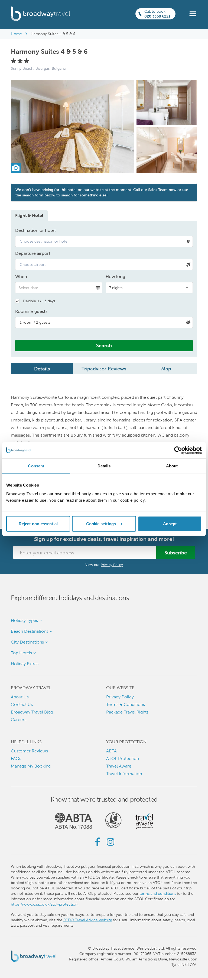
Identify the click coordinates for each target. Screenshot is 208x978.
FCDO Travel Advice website (87, 920)
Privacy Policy (112, 565)
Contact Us (22, 704)
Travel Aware (118, 766)
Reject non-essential (38, 523)
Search (104, 345)
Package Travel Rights (127, 712)
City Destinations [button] (27, 642)
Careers (18, 719)
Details (42, 368)
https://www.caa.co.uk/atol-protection (44, 904)
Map (166, 368)
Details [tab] (104, 466)
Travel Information (124, 773)
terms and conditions (157, 893)
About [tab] (172, 466)
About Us (20, 697)
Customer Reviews (29, 751)
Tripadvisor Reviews (104, 368)
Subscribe (175, 552)
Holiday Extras (24, 663)
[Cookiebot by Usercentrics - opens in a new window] (178, 450)
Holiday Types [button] (24, 620)
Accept (170, 523)
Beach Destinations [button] (29, 631)
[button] (192, 13)
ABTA (111, 751)
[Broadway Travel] (40, 13)
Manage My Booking (31, 766)
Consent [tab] (36, 466)
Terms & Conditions (125, 704)
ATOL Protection (122, 758)
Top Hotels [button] (21, 653)
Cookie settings (101, 523)
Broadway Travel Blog (32, 712)
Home (16, 34)
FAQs (16, 758)
